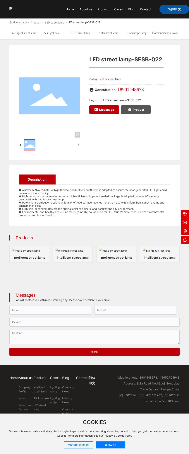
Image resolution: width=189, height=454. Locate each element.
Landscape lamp (137, 33)
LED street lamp (54, 22)
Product (35, 22)
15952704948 (170, 377)
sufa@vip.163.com (167, 401)
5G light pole (52, 33)
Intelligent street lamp (23, 33)
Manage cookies (78, 444)
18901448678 (130, 89)
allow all (110, 444)
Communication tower (165, 33)
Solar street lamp (108, 33)
